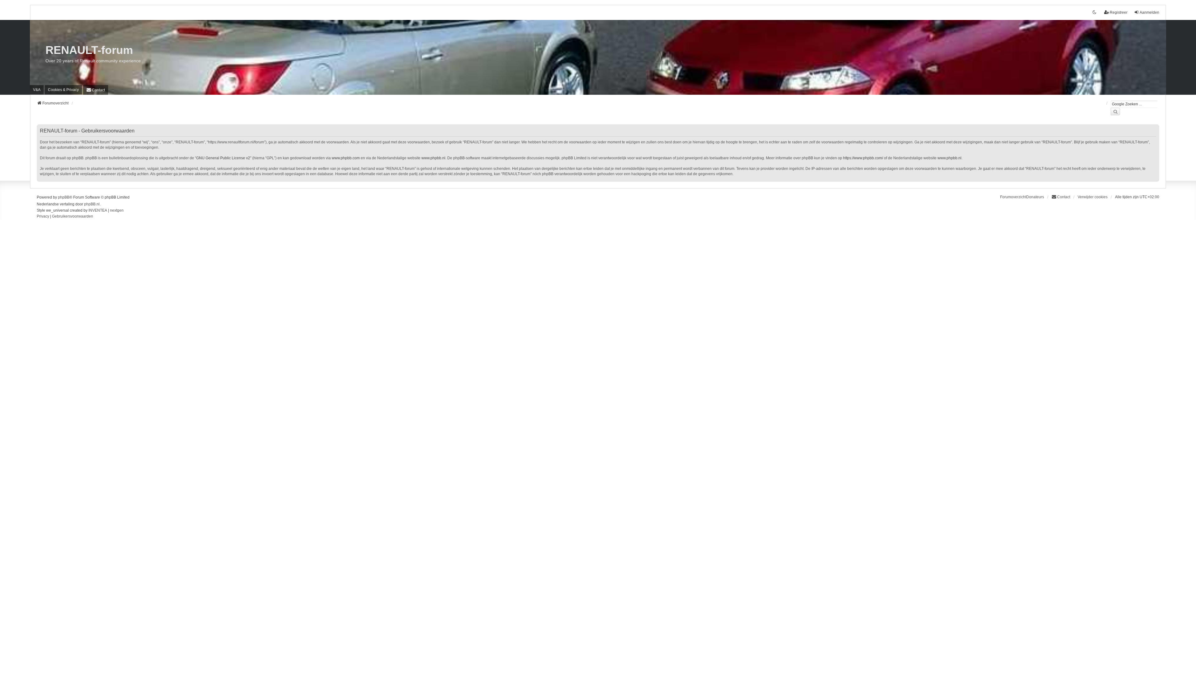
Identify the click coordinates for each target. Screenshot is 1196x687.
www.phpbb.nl (433, 158)
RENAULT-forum (89, 50)
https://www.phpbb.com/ (863, 158)
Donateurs (1035, 197)
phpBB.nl (92, 204)
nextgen (117, 210)
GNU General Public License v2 (223, 158)
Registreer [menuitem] (1118, 12)
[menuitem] (63, 89)
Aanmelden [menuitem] (1149, 12)
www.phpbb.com (346, 158)
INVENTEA (97, 210)
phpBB (63, 197)
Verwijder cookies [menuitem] (1093, 197)
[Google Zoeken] (1115, 111)
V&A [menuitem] (36, 90)
